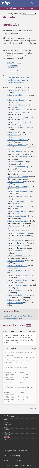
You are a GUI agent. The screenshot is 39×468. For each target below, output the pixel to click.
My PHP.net (8, 461)
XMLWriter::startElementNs (17, 221)
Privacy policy (26, 465)
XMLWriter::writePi (14, 300)
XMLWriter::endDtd (14, 110)
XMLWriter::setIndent (15, 162)
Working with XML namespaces (18, 80)
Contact (18, 461)
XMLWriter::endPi (13, 132)
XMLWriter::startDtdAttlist (17, 201)
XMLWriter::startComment (17, 186)
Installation (11, 68)
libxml (6, 422)
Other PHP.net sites (11, 465)
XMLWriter (9, 88)
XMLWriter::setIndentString (17, 167)
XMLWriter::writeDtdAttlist (17, 275)
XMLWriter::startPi (14, 226)
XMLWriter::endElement (16, 127)
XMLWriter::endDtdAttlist (16, 112)
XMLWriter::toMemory (15, 233)
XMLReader (7, 434)
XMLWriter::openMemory (16, 144)
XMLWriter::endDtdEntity (16, 122)
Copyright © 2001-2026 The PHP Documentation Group (15, 453)
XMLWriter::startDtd (14, 196)
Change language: (15, 14)
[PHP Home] (6, 3)
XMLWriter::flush (13, 135)
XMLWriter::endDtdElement (17, 117)
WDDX (5, 427)
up (3, 331)
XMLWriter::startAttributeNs (17, 177)
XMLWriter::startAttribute (16, 172)
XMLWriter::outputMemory (17, 157)
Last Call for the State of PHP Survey (19, 8)
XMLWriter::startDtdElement (17, 206)
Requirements (12, 65)
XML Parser (7, 432)
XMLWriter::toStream (15, 241)
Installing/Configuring (13, 63)
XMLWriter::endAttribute (16, 90)
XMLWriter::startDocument (17, 191)
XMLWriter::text (13, 231)
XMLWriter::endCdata (15, 95)
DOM (5, 420)
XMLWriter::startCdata (15, 181)
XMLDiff (6, 430)
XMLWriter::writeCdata (15, 260)
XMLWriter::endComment (16, 100)
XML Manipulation (10, 416)
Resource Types (13, 70)
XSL (5, 439)
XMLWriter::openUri (14, 152)
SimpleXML (7, 425)
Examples (8, 75)
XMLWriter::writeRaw (15, 302)
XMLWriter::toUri (13, 246)
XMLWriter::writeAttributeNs (17, 256)
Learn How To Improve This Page (14, 316)
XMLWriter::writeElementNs (17, 295)
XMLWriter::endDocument (17, 105)
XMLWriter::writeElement (16, 290)
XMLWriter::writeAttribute (16, 251)
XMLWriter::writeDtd (14, 270)
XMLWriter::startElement (16, 216)
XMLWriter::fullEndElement (17, 139)
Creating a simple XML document (19, 78)
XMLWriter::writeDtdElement (18, 280)
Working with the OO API (16, 83)
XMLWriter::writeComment (17, 265)
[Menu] (36, 3)
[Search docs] (32, 3)
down (7, 331)
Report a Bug (18, 318)
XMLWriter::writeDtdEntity (17, 285)
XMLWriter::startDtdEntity (17, 211)
